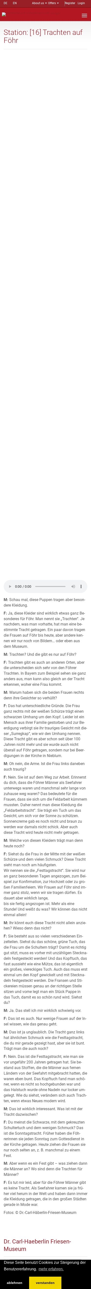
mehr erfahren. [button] (51, 1269)
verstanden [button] (45, 1283)
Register (70, 3)
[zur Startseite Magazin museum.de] (31, 13)
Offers (52, 3)
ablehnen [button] (14, 1283)
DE (5, 3)
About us (38, 3)
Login (81, 3)
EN (15, 3)
